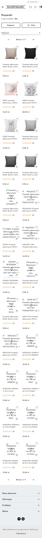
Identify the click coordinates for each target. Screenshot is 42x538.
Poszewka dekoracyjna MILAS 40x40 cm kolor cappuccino (30, 281)
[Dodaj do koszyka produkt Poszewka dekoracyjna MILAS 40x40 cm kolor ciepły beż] (17, 58)
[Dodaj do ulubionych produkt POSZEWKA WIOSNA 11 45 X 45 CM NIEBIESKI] (17, 371)
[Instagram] (23, 518)
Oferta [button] (5, 511)
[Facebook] (19, 518)
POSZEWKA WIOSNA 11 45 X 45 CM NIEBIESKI (10, 390)
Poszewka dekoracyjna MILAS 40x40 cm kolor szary (30, 173)
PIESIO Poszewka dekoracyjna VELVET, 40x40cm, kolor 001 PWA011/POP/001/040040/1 (11, 137)
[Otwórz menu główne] (2, 7)
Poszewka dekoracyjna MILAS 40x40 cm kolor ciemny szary (10, 173)
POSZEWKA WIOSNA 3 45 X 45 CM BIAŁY (30, 390)
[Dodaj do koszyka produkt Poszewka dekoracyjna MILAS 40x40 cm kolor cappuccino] (36, 275)
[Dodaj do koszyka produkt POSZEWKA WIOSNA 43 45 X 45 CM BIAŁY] (17, 455)
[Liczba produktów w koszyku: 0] (40, 7)
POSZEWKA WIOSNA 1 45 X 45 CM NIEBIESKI (30, 353)
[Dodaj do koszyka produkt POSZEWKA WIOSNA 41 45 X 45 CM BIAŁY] (36, 419)
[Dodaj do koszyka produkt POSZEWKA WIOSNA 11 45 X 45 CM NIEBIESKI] (17, 383)
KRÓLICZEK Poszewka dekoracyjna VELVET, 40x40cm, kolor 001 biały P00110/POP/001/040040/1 (11, 353)
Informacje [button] (7, 499)
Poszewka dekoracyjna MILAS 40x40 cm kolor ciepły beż (10, 65)
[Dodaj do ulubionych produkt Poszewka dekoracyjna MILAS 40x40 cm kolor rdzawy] (17, 299)
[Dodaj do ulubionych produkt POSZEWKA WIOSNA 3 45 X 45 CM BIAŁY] (36, 371)
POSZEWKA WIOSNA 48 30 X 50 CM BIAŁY (30, 462)
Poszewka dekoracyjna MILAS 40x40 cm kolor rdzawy (10, 317)
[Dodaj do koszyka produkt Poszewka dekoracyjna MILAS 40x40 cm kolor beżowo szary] (36, 131)
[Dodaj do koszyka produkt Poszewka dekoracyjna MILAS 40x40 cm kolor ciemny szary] (17, 167)
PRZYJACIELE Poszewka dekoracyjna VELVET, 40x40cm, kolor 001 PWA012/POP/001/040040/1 (30, 209)
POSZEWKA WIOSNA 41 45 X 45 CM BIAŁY (30, 426)
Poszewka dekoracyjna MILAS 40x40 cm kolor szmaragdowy (10, 209)
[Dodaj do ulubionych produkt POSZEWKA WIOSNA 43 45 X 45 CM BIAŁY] (17, 443)
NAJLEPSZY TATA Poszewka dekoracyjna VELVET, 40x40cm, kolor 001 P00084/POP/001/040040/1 (30, 245)
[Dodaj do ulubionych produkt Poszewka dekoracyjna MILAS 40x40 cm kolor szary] (36, 155)
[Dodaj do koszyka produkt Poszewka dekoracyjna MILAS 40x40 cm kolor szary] (36, 167)
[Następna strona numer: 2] (33, 39)
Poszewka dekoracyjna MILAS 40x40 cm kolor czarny (30, 65)
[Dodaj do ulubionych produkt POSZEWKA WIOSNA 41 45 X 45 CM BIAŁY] (36, 407)
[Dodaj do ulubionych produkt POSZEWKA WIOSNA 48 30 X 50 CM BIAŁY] (36, 443)
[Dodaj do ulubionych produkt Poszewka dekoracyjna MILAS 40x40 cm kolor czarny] (36, 47)
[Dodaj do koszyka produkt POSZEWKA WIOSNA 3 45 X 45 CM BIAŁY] (36, 383)
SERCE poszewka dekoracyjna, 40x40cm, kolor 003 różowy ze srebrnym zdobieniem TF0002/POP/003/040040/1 (11, 101)
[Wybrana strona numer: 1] (21, 39)
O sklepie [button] (6, 505)
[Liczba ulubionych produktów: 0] (35, 7)
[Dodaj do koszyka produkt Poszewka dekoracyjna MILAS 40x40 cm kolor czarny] (36, 58)
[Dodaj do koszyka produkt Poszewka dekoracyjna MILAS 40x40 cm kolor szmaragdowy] (17, 203)
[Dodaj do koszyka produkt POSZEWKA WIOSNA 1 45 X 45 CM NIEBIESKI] (36, 347)
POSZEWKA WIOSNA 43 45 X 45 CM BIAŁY (10, 462)
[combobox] (21, 33)
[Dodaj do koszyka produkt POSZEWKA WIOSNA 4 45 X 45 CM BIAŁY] (17, 419)
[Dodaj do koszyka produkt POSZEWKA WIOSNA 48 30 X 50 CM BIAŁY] (36, 455)
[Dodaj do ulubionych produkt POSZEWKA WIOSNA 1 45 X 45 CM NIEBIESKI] (36, 335)
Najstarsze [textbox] (5, 33)
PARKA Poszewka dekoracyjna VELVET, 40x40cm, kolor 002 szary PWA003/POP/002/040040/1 (30, 101)
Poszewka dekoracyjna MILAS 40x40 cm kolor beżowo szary (30, 137)
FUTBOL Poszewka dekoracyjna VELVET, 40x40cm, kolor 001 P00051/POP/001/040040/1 (11, 245)
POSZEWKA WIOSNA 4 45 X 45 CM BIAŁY (11, 426)
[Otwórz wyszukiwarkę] (30, 7)
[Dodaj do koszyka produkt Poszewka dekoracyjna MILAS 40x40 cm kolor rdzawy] (17, 311)
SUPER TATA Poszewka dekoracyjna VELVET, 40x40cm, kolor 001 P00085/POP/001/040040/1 (30, 317)
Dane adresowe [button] (9, 493)
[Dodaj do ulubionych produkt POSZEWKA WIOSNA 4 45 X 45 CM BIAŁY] (17, 407)
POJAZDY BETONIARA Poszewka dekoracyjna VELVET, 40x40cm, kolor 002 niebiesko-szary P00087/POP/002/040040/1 (11, 281)
